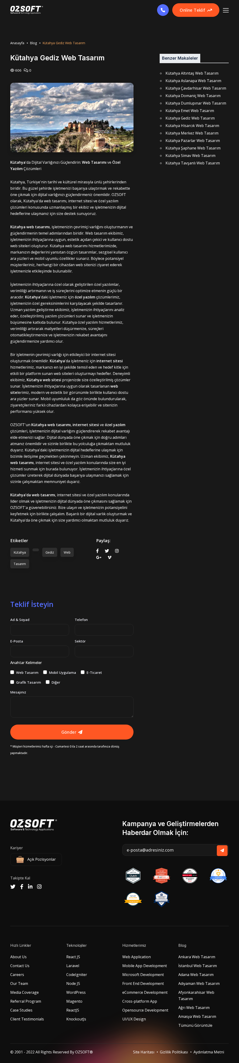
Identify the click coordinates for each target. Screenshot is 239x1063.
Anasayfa (17, 43)
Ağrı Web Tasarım (194, 1007)
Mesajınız (18, 692)
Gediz (50, 552)
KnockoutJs (76, 1019)
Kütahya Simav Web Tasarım (190, 155)
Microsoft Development (143, 974)
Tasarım (20, 564)
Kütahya (20, 552)
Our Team (19, 983)
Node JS (73, 983)
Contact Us (19, 965)
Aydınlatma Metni (208, 1052)
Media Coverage (24, 992)
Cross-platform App (139, 1001)
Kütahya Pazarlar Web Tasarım (192, 140)
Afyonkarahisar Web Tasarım (196, 995)
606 (17, 70)
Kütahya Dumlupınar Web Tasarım (195, 103)
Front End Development (143, 983)
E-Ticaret (94, 672)
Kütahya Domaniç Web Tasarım (193, 95)
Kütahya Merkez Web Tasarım (191, 133)
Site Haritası (143, 1052)
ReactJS (72, 1010)
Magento (74, 1001)
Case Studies (21, 1010)
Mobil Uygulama (62, 672)
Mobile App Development (144, 965)
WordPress (76, 992)
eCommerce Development (145, 992)
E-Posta (16, 641)
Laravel (72, 965)
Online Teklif (192, 10)
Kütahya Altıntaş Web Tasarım (191, 73)
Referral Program (25, 1001)
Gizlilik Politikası (174, 1052)
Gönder (68, 732)
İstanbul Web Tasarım (197, 965)
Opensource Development (145, 1010)
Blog (33, 43)
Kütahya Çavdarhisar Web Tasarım (195, 88)
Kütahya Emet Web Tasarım (189, 110)
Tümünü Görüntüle (195, 1025)
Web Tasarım (27, 672)
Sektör (80, 641)
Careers (17, 974)
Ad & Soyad (19, 619)
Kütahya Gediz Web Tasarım (190, 118)
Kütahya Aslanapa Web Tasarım (193, 80)
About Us (18, 956)
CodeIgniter (76, 974)
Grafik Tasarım (28, 682)
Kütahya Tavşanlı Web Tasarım (192, 163)
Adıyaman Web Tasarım (199, 983)
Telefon (81, 619)
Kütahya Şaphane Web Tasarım (193, 148)
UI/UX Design (134, 1019)
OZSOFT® (84, 1052)
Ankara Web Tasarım (196, 956)
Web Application (136, 956)
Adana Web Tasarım (196, 974)
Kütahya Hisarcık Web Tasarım (192, 125)
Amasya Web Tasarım (197, 1016)
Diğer (56, 682)
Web (67, 552)
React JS (73, 956)
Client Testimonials (27, 1019)
